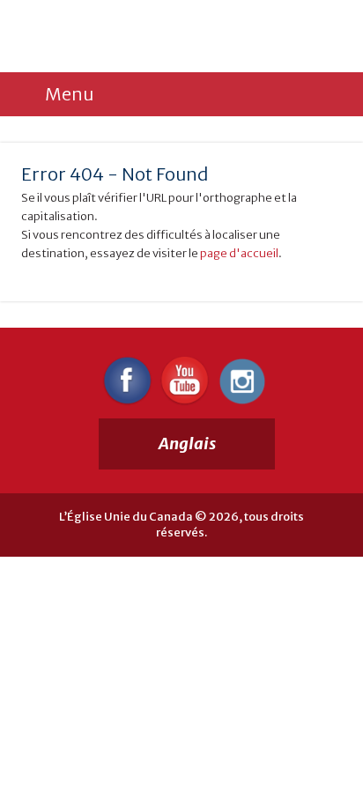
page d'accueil (239, 253)
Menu (69, 94)
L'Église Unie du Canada (140, 37)
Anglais (187, 443)
